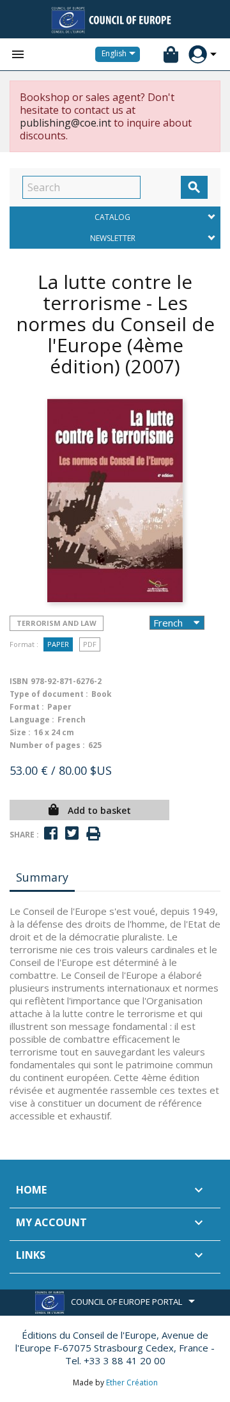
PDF (89, 644)
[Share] (50, 833)
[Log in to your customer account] (197, 54)
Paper (58, 644)
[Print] (93, 834)
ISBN (19, 681)
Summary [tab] (42, 877)
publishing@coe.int (65, 123)
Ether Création (132, 1382)
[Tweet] (72, 833)
